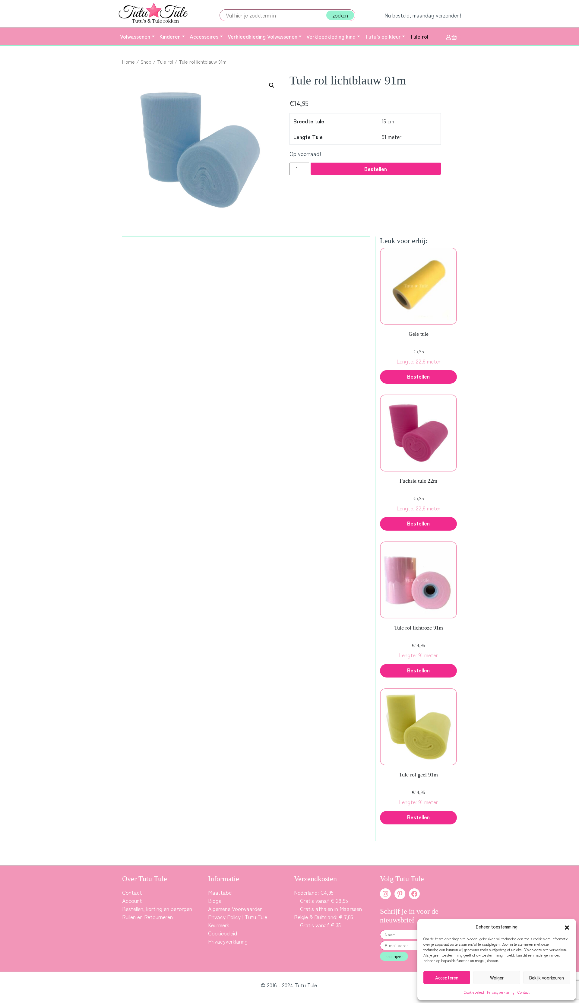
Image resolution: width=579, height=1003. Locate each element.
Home (128, 61)
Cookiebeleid (474, 992)
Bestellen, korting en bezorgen (157, 909)
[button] (567, 927)
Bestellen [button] (418, 376)
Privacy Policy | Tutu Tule (237, 917)
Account (132, 900)
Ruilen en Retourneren (147, 917)
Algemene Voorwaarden (235, 909)
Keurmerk (218, 925)
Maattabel (220, 892)
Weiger (497, 977)
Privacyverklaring (500, 992)
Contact (523, 992)
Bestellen (375, 169)
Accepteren (446, 977)
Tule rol (165, 61)
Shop (146, 61)
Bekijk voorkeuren (546, 977)
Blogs (214, 900)
